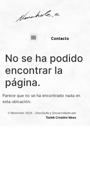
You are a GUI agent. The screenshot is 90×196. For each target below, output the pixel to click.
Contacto (60, 38)
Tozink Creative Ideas (61, 117)
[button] (34, 37)
